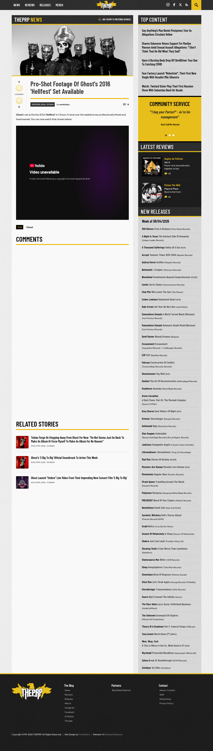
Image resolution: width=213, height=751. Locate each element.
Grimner (146, 418)
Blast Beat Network (121, 690)
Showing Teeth (149, 548)
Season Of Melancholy (153, 533)
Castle (145, 284)
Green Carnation (150, 396)
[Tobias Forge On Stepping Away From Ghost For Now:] (22, 442)
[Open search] (196, 5)
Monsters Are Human (152, 467)
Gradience (147, 388)
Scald (145, 526)
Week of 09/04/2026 (155, 221)
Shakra (145, 541)
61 (169, 197)
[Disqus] (72, 292)
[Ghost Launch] (22, 482)
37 (169, 173)
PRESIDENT (147, 500)
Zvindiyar (146, 667)
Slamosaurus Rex (150, 559)
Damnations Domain (152, 314)
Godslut (145, 381)
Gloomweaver (149, 373)
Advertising (165, 699)
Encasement (148, 344)
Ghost (29, 227)
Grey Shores (148, 411)
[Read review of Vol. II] (152, 166)
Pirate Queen (148, 481)
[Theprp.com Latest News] (32, 691)
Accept (145, 255)
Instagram (69, 707)
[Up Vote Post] (19, 88)
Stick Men (147, 582)
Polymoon (147, 492)
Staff (162, 694)
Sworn (145, 596)
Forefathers (84, 734)
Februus (146, 362)
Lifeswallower (149, 452)
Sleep (145, 567)
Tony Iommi (147, 634)
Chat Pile (146, 292)
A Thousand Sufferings (153, 247)
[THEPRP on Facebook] (174, 5)
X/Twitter (69, 716)
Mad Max (146, 459)
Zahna (145, 660)
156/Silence (148, 228)
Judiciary (146, 444)
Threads (69, 720)
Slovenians (147, 574)
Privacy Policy (166, 703)
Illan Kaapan (148, 433)
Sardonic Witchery (151, 515)
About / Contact (167, 690)
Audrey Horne (149, 262)
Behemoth (147, 269)
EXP (144, 355)
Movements (147, 474)
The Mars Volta (149, 604)
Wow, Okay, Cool (150, 641)
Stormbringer (148, 589)
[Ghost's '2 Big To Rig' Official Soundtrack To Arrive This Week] (22, 462)
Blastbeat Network (113, 734)
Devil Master (148, 336)
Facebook (69, 712)
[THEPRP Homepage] (106, 5)
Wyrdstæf (147, 653)
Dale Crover (148, 306)
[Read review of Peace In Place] (152, 193)
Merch (59, 5)
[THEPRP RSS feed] (187, 5)
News (17, 5)
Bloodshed (147, 277)
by (63, 104)
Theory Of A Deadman (153, 626)
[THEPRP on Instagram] (168, 5)
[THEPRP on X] (180, 5)
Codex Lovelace (150, 299)
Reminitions (148, 507)
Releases (45, 5)
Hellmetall (147, 426)
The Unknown (149, 615)
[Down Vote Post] (19, 100)
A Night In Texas (150, 236)
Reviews (30, 5)
